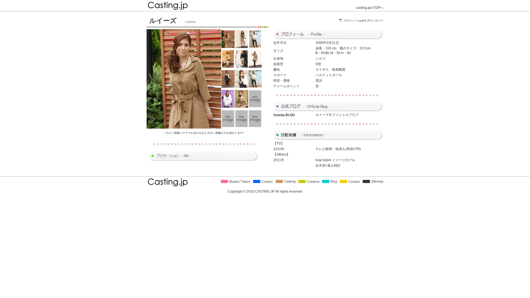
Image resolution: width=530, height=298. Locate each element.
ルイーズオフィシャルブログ (337, 115)
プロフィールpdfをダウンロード (363, 20)
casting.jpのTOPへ (370, 8)
